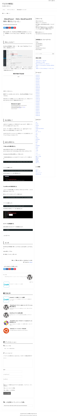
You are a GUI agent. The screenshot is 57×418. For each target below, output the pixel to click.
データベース (38, 154)
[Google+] (9, 28)
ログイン (37, 169)
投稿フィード (38, 170)
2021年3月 (37, 82)
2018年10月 (38, 115)
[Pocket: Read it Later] (15, 28)
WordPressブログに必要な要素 (16, 313)
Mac (36, 136)
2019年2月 (37, 109)
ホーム (4, 13)
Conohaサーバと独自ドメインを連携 (17, 297)
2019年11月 (38, 98)
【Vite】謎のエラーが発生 (40, 62)
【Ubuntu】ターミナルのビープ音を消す (18, 328)
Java (36, 133)
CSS (36, 122)
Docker (37, 123)
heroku (37, 130)
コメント (4, 357)
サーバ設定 (30, 260)
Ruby (37, 142)
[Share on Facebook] (7, 28)
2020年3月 (38, 95)
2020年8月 (38, 90)
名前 (4, 369)
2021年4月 (37, 81)
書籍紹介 (37, 157)
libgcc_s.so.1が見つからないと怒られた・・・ (44, 63)
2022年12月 (38, 78)
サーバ (9, 13)
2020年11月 (38, 86)
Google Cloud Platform (40, 128)
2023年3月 (38, 75)
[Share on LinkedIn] (12, 28)
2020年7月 (38, 92)
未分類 (37, 159)
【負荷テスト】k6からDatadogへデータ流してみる (45, 68)
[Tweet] (4, 28)
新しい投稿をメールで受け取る (9, 390)
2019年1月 (37, 110)
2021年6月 (37, 79)
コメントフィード (39, 172)
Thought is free (34, 415)
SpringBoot (38, 145)
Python (37, 140)
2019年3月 (38, 107)
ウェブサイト (5, 379)
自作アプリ (38, 162)
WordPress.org (38, 174)
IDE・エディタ (38, 131)
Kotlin (37, 134)
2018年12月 (38, 112)
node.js (37, 137)
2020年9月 (38, 89)
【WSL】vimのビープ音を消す (41, 60)
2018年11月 (38, 113)
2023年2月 (38, 76)
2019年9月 (38, 101)
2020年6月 (38, 93)
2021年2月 (37, 84)
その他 (37, 150)
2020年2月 (38, 96)
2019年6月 (38, 104)
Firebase (37, 125)
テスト (37, 153)
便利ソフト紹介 (38, 156)
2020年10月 (38, 87)
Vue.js (37, 148)
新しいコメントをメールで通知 (9, 388)
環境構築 (37, 161)
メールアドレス (6, 374)
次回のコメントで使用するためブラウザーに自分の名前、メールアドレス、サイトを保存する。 (17, 385)
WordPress (26, 260)
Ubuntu (37, 147)
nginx (18, 260)
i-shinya (30, 262)
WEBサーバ (22, 260)
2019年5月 (38, 106)
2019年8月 (38, 103)
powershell (38, 139)
